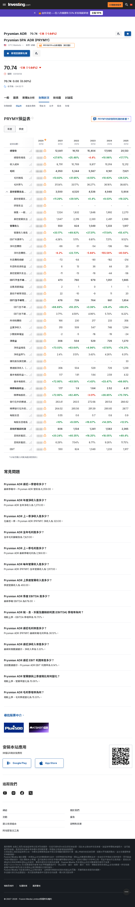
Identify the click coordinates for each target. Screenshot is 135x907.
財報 (67, 106)
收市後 (11, 86)
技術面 (57, 97)
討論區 (69, 97)
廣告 (72, 817)
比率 (51, 106)
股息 (59, 106)
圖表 (15, 97)
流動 (5, 817)
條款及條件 (9, 886)
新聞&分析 (28, 97)
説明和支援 (76, 823)
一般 (6, 97)
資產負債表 (31, 106)
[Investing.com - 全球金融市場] (19, 5)
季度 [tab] (21, 129)
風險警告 (36, 886)
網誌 (5, 810)
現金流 (42, 106)
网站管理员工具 (11, 830)
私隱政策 (23, 886)
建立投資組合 (9, 823)
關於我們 (74, 810)
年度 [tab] (9, 129)
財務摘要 (8, 106)
